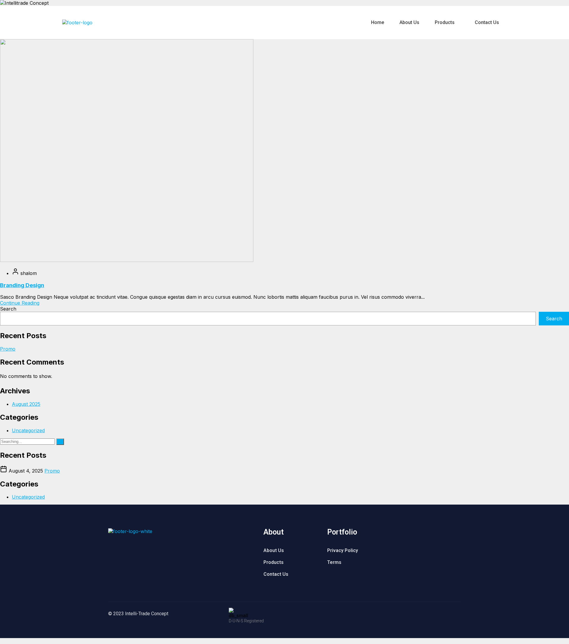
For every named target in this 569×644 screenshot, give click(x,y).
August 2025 (26, 404)
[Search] (60, 441)
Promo (7, 349)
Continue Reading (19, 303)
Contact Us (487, 22)
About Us (409, 22)
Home (377, 22)
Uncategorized (28, 430)
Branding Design (22, 285)
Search (8, 309)
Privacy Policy (342, 550)
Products (445, 22)
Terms (334, 562)
